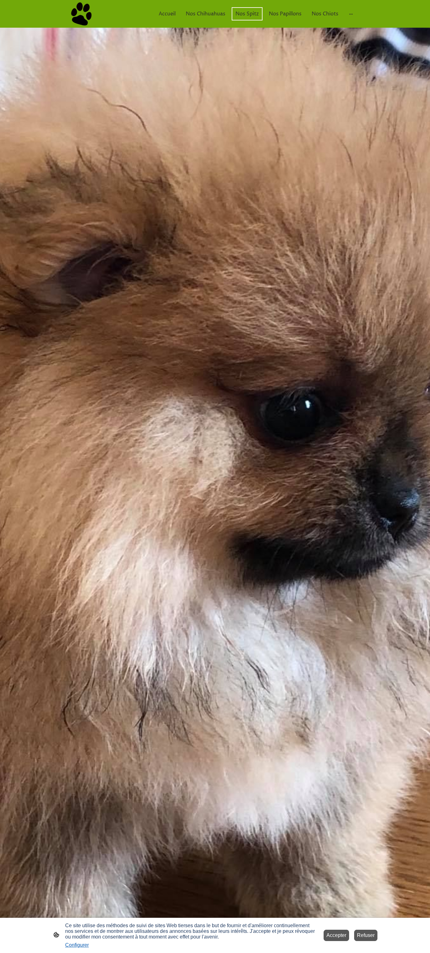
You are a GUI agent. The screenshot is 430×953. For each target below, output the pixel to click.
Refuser (366, 935)
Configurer (77, 945)
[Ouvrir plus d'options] (351, 14)
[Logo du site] (81, 14)
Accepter (336, 935)
